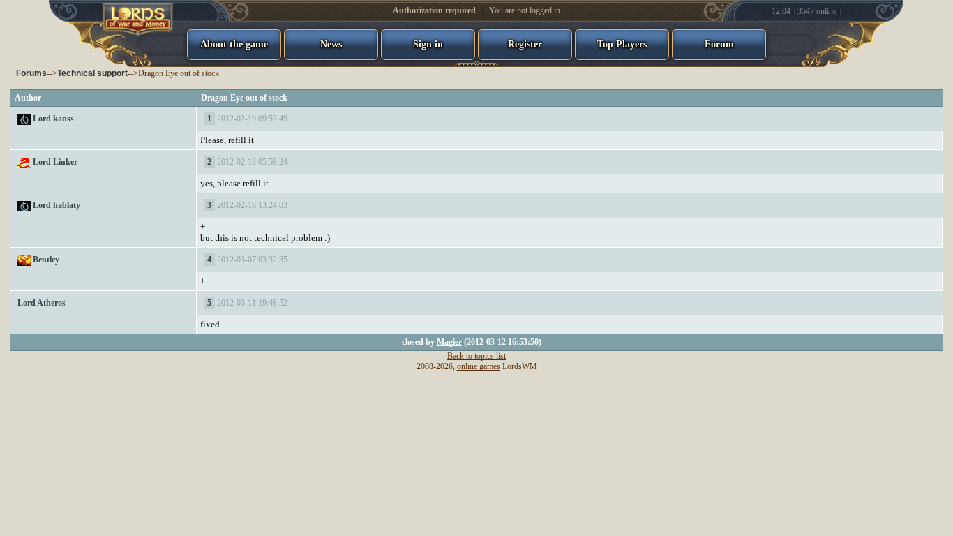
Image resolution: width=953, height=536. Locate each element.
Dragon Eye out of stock (178, 73)
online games (478, 366)
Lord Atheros (41, 303)
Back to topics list (476, 356)
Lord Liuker (55, 162)
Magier (449, 342)
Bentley (46, 260)
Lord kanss (53, 119)
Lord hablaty (56, 205)
